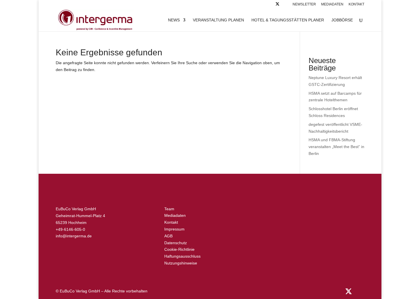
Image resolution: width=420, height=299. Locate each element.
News (174, 20)
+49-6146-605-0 (70, 229)
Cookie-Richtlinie (179, 249)
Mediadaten (332, 4)
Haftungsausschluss (182, 256)
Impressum (174, 229)
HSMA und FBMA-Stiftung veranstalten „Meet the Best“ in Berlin (336, 147)
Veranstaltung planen (218, 20)
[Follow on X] (277, 5)
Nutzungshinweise (180, 263)
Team (169, 209)
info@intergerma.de (74, 236)
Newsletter (304, 4)
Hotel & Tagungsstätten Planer (287, 20)
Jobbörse (342, 20)
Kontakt (356, 4)
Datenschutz (175, 243)
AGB (168, 236)
